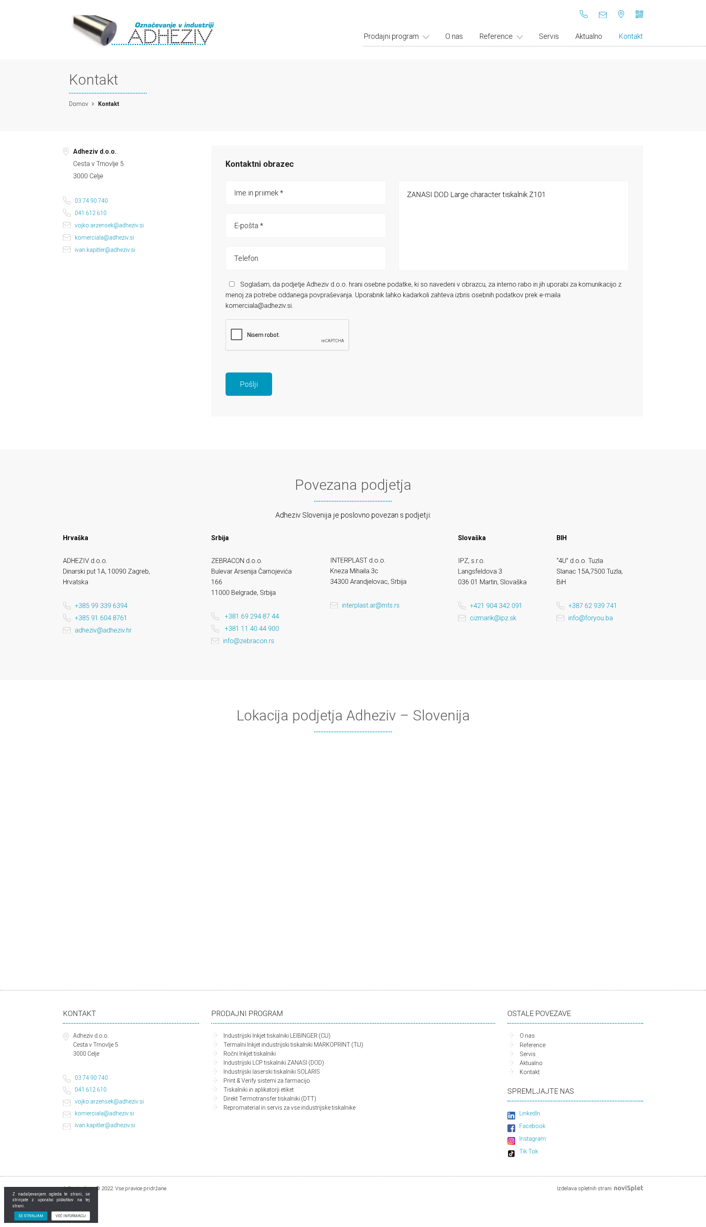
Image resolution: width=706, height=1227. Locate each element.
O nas (454, 36)
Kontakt (631, 36)
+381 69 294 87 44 (252, 616)
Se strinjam (30, 1216)
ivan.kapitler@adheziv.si (105, 250)
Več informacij (71, 1216)
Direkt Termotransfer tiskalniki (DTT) (269, 1098)
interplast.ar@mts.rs (371, 605)
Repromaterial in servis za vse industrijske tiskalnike (289, 1107)
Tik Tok (528, 1151)
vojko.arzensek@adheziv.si (109, 225)
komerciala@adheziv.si (104, 237)
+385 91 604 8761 (101, 618)
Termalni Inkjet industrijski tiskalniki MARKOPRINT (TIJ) (293, 1044)
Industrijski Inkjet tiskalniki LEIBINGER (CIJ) (277, 1035)
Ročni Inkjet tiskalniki (249, 1053)
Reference (496, 36)
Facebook (532, 1126)
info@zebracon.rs (248, 641)
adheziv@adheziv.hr (103, 630)
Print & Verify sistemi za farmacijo (266, 1080)
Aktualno (588, 36)
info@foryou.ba (590, 618)
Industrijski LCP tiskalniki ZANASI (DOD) (273, 1062)
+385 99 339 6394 (101, 606)
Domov (78, 104)
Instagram (532, 1138)
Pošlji (249, 384)
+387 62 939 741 (592, 606)
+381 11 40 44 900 (252, 629)
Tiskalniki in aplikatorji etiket (258, 1089)
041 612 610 (91, 213)
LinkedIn (529, 1113)
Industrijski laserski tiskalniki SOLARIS (271, 1071)
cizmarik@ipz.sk (493, 618)
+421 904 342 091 (496, 606)
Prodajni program (391, 36)
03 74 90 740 (91, 200)
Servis (549, 36)
